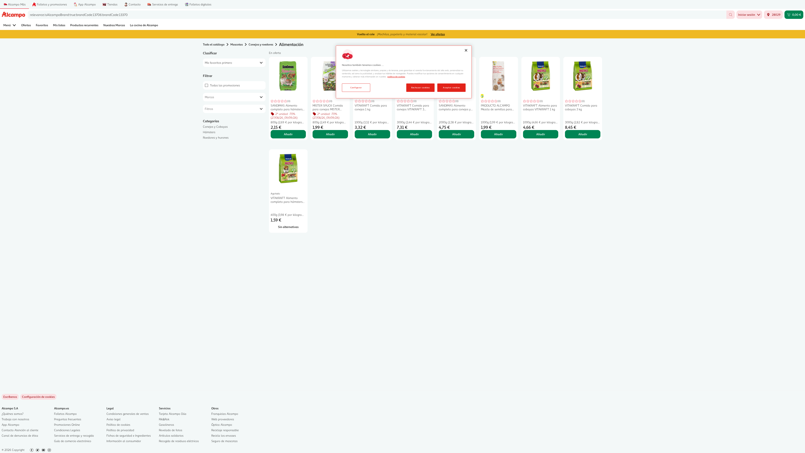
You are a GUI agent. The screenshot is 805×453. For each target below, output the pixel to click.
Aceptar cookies (451, 87)
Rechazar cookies (420, 87)
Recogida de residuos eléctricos (179, 441)
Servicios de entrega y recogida (74, 435)
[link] (38, 397)
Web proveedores (222, 419)
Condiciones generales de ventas (127, 413)
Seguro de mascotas (224, 441)
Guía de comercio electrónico (72, 441)
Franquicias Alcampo (224, 413)
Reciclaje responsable (225, 430)
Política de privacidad (120, 430)
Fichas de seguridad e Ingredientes (128, 435)
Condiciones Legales (67, 430)
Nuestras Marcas (114, 25)
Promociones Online (67, 424)
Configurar (356, 87)
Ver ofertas (438, 34)
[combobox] (377, 14)
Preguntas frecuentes (67, 419)
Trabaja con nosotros (15, 419)
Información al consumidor (123, 441)
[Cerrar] (466, 50)
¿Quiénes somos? (12, 413)
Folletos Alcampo (65, 413)
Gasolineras (166, 424)
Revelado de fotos (170, 430)
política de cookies (396, 76)
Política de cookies (118, 424)
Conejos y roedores (261, 44)
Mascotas (236, 44)
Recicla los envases (223, 435)
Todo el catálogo (214, 44)
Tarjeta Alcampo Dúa (172, 413)
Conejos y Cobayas (215, 126)
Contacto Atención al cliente (20, 430)
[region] (404, 72)
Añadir (288, 134)
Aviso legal (113, 419)
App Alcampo (10, 424)
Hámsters (209, 132)
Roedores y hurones (216, 137)
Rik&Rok (164, 419)
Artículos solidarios (171, 435)
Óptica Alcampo (221, 424)
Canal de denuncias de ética (20, 435)
